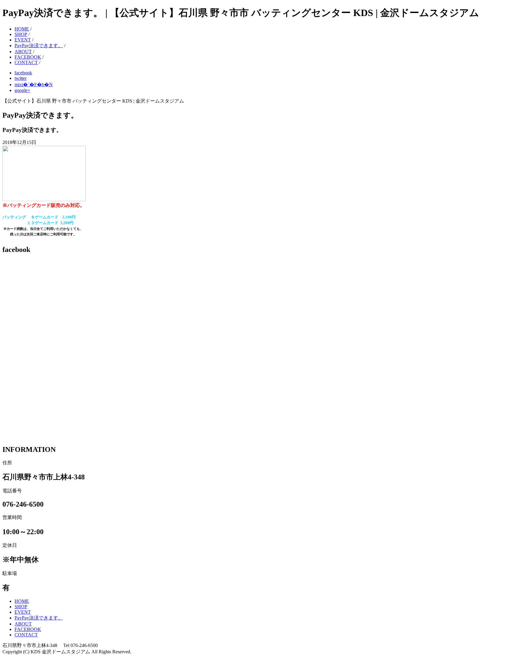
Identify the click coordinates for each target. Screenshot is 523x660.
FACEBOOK (28, 57)
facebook (23, 72)
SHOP (21, 34)
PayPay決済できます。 (39, 45)
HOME (22, 28)
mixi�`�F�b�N (34, 84)
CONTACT (26, 62)
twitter (21, 78)
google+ (22, 90)
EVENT (23, 39)
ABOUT (23, 51)
